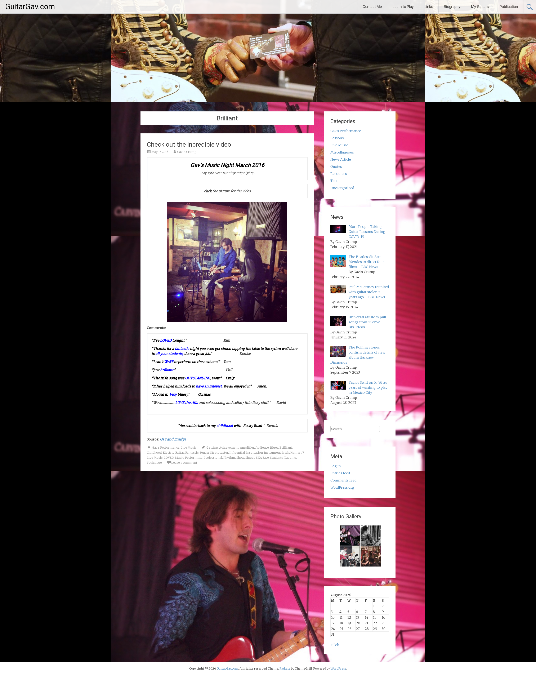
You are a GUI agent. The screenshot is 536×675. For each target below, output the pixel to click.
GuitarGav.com (30, 6)
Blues (274, 447)
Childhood (154, 452)
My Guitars (480, 6)
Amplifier (247, 447)
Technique (154, 463)
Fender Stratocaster (214, 452)
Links (428, 6)
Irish (285, 452)
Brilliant (286, 447)
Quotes (336, 166)
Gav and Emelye (173, 439)
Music (179, 457)
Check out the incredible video (189, 144)
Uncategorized (342, 188)
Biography (452, 6)
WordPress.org (342, 487)
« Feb (334, 645)
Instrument (272, 452)
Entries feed (340, 473)
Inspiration (254, 452)
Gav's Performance (165, 447)
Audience (262, 447)
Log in (335, 466)
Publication (509, 6)
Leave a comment (184, 463)
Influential (237, 452)
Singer (250, 457)
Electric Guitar (173, 452)
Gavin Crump (186, 152)
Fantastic (191, 452)
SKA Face (262, 457)
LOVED (169, 457)
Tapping (290, 457)
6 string (212, 447)
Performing (193, 457)
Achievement (229, 447)
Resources (338, 174)
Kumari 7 (297, 452)
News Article (340, 159)
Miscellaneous (342, 152)
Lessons (337, 138)
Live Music (188, 447)
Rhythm (229, 457)
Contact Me (372, 6)
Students (276, 457)
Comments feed (343, 480)
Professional (213, 457)
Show (240, 457)
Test (334, 181)
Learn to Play (403, 6)
